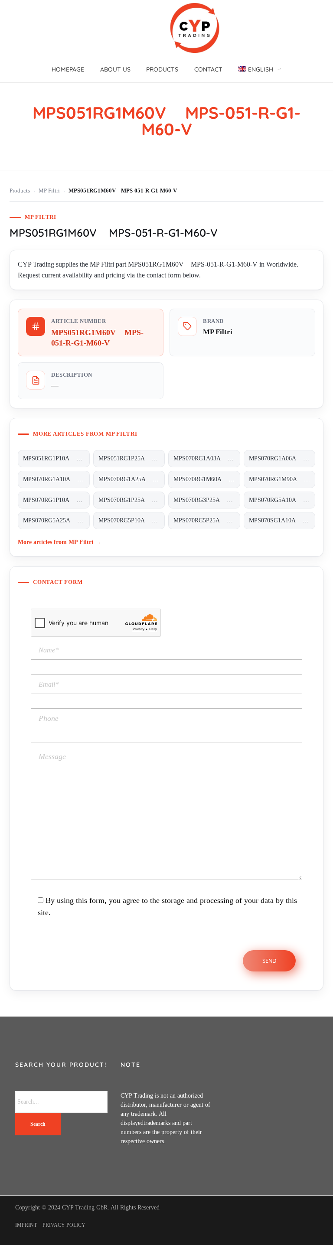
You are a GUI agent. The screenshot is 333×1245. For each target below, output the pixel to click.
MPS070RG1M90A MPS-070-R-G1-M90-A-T (282, 479)
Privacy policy (63, 1225)
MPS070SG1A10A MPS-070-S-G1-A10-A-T (282, 520)
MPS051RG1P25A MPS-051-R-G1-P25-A (131, 458)
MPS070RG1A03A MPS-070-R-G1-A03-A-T (206, 458)
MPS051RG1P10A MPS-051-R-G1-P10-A (56, 458)
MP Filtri (49, 191)
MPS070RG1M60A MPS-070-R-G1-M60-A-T (206, 479)
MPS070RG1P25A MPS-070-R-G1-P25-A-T (131, 500)
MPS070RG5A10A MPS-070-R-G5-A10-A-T (282, 500)
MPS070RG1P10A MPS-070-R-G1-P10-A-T (56, 500)
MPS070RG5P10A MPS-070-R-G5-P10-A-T (131, 520)
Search (38, 1124)
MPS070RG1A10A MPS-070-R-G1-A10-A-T (56, 479)
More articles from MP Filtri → (59, 541)
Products (20, 191)
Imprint (26, 1225)
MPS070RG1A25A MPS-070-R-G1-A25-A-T (131, 479)
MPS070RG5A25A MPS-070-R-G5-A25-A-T (56, 520)
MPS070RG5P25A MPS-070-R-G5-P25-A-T (206, 520)
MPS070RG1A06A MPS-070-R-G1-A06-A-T (282, 458)
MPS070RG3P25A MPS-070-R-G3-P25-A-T (206, 500)
